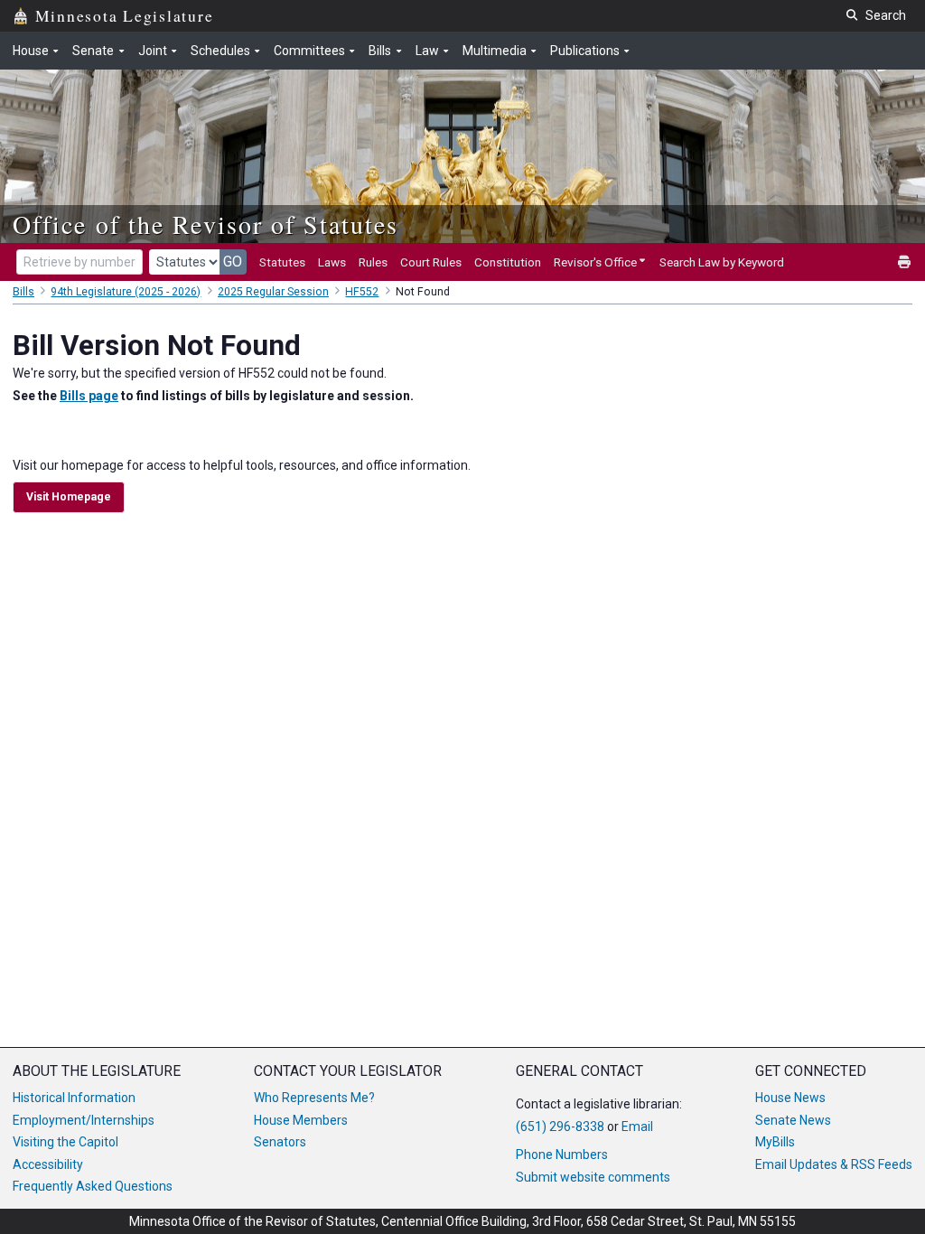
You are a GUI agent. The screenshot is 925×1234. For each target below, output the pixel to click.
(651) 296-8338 (560, 1126)
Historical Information (74, 1097)
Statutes (282, 262)
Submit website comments (593, 1177)
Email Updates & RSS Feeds (833, 1164)
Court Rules (431, 262)
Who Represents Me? (314, 1097)
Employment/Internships (83, 1120)
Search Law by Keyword (721, 262)
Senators (280, 1142)
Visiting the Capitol (65, 1142)
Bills (23, 291)
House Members (301, 1120)
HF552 (361, 291)
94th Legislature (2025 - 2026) (126, 291)
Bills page (89, 395)
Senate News (793, 1120)
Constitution (507, 262)
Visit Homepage (68, 497)
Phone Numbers (562, 1154)
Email (637, 1126)
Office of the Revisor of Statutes (205, 224)
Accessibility (48, 1164)
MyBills (775, 1142)
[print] (905, 262)
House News (790, 1097)
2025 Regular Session (273, 291)
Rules (373, 262)
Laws (332, 262)
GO (232, 261)
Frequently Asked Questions (93, 1186)
